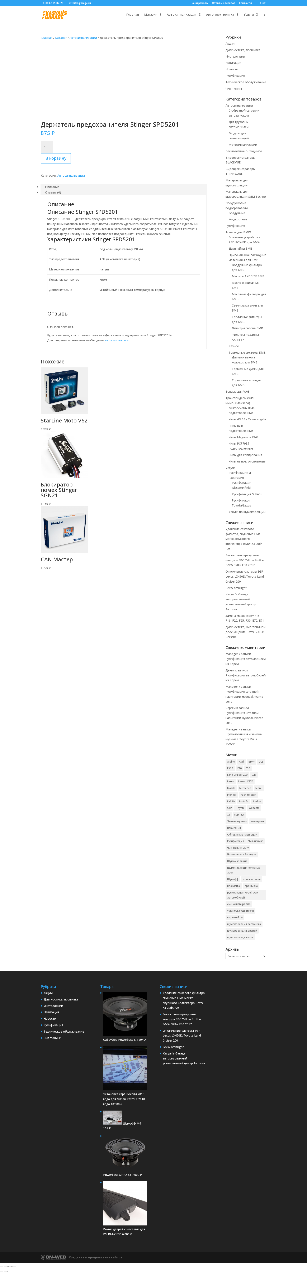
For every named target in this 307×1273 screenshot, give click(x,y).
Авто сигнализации (182, 14)
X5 (228, 814)
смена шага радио (239, 904)
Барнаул (239, 814)
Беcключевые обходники (244, 151)
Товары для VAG (237, 391)
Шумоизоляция (237, 861)
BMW (252, 761)
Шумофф (232, 879)
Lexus (230, 781)
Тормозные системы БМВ (247, 352)
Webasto (254, 808)
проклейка (234, 886)
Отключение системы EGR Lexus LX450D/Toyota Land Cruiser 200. (245, 576)
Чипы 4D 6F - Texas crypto (247, 419)
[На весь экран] (6, 1266)
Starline (256, 801)
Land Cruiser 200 (237, 775)
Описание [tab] (52, 187)
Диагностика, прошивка (243, 50)
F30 (248, 768)
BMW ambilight (236, 588)
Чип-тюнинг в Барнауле (241, 854)
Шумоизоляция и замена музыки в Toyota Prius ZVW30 (244, 739)
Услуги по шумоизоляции (247, 512)
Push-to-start (248, 795)
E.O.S (230, 768)
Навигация (233, 63)
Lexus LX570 (245, 781)
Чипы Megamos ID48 (243, 437)
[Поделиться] (10, 1266)
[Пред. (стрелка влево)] (1, 1271)
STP (229, 808)
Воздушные (237, 213)
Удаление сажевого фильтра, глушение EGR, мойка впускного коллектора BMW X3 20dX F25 (244, 539)
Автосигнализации (83, 38)
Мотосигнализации (243, 145)
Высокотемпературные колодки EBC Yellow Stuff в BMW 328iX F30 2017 (245, 560)
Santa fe (243, 801)
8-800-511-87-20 (53, 3)
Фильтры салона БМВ (247, 328)
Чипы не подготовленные (247, 461)
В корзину (55, 158)
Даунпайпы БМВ (240, 248)
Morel (258, 788)
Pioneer (231, 795)
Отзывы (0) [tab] (53, 192)
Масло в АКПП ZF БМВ (248, 276)
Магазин (150, 14)
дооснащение (252, 879)
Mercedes (245, 788)
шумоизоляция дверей (242, 930)
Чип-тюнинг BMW (238, 848)
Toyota (240, 808)
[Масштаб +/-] (1, 1266)
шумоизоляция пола (240, 937)
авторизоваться (116, 340)
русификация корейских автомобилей (242, 895)
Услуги (249, 14)
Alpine (231, 761)
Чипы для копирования (245, 455)
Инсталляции (235, 56)
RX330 (231, 801)
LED (254, 775)
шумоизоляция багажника (244, 924)
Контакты (245, 3)
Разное (234, 346)
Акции (230, 43)
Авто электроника (220, 14)
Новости (232, 69)
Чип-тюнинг (234, 88)
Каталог (61, 38)
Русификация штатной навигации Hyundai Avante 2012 (244, 697)
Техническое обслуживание (246, 82)
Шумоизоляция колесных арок (243, 870)
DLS (261, 761)
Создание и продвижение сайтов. (96, 1257)
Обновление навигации (242, 834)
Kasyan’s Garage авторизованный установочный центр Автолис (184, 1058)
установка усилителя (240, 910)
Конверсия (257, 821)
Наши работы (199, 3)
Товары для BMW (238, 232)
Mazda (231, 788)
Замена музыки (237, 821)
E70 (239, 768)
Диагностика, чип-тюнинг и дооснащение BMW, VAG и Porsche (245, 632)
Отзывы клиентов (223, 3)
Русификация (235, 76)
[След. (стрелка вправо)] (6, 1271)
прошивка (251, 886)
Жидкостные (238, 219)
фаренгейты (235, 917)
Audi (241, 761)
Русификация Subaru (246, 494)
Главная (132, 14)
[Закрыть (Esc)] (14, 1266)
